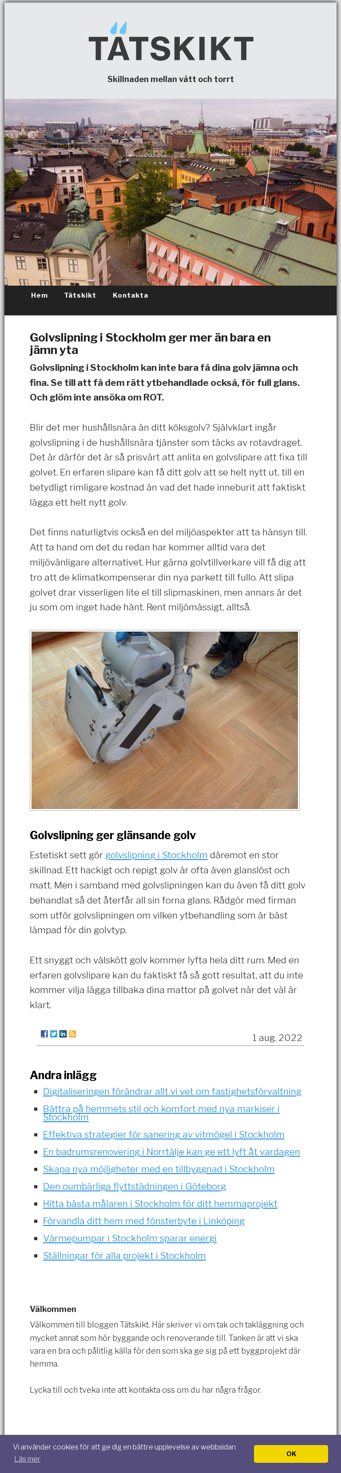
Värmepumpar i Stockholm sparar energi (130, 1238)
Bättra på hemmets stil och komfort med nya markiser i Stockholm (161, 1113)
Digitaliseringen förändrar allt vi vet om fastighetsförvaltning (172, 1091)
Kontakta (130, 295)
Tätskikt (80, 295)
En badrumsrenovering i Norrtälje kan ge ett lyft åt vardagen (171, 1151)
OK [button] (291, 1454)
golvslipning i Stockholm (156, 854)
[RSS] (72, 1033)
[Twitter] (53, 1033)
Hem (39, 295)
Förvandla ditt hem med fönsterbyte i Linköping (144, 1220)
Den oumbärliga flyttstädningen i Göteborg (134, 1186)
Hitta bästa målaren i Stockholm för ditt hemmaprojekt (160, 1203)
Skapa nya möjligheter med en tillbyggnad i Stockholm (159, 1168)
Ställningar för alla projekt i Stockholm (124, 1255)
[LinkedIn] (63, 1033)
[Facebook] (44, 1033)
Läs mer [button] (27, 1459)
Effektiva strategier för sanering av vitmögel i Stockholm (164, 1134)
